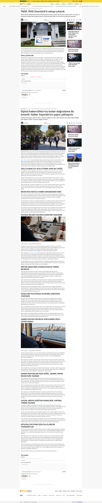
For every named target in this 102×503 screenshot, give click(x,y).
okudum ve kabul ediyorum (31, 90)
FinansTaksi (23, 8)
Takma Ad (23, 75)
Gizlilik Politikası (79, 495)
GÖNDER (64, 90)
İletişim (76, 1)
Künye (73, 1)
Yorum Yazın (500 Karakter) (26, 81)
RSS (21, 501)
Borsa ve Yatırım (56, 1)
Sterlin (63, 3)
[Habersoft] (79, 502)
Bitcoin (70, 3)
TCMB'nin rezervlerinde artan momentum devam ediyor (74, 64)
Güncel (34, 1)
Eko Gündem (50, 1)
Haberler (38, 1)
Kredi (46, 1)
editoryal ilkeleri (32, 253)
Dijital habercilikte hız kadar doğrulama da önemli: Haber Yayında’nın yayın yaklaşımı (73, 34)
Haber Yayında (24, 160)
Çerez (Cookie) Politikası (71, 495)
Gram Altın (76, 3)
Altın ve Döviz (58, 495)
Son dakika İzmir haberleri (31, 495)
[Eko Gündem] (74, 25)
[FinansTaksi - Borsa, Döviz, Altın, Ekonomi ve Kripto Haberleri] (26, 491)
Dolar (52, 3)
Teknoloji (42, 1)
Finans (64, 495)
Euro (57, 3)
